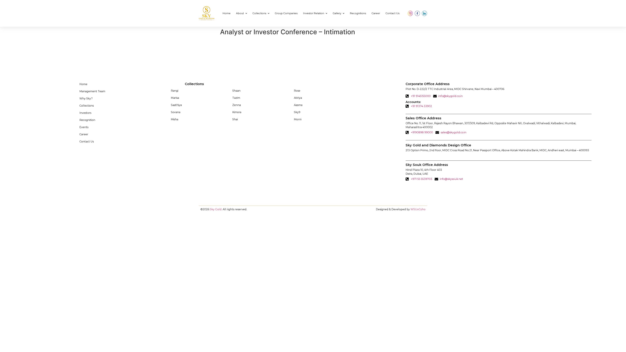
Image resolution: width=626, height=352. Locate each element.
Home (227, 13)
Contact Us (392, 13)
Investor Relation (313, 13)
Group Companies (286, 13)
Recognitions (358, 13)
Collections (259, 13)
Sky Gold (216, 209)
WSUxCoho (417, 209)
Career (376, 13)
